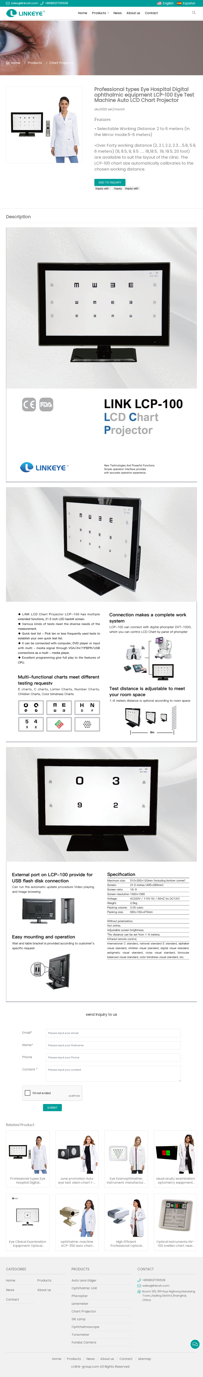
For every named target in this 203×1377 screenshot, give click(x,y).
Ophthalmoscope (85, 1327)
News (117, 13)
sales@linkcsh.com (24, 3)
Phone (27, 1057)
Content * (30, 1069)
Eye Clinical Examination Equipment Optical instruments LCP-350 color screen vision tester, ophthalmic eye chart (27, 1244)
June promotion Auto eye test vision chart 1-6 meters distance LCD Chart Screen (77, 1181)
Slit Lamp (79, 1319)
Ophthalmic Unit (84, 1288)
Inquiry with (103, 188)
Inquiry (117, 188)
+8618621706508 (56, 3)
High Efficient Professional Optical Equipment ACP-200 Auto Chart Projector (126, 1244)
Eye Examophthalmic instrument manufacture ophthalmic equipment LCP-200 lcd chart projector (126, 1181)
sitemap (144, 1359)
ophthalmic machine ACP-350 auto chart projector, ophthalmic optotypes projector (77, 1244)
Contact (151, 13)
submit (52, 1107)
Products (99, 13)
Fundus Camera (84, 1342)
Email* (27, 1032)
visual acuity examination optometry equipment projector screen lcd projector (175, 1181)
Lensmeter (80, 1303)
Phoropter (80, 1296)
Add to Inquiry (110, 182)
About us (133, 13)
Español (189, 3)
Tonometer (80, 1334)
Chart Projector (61, 63)
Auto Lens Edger (84, 1280)
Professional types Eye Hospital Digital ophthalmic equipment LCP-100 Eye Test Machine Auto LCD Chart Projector (28, 1181)
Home (82, 13)
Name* (27, 1045)
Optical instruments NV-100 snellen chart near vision (175, 1244)
